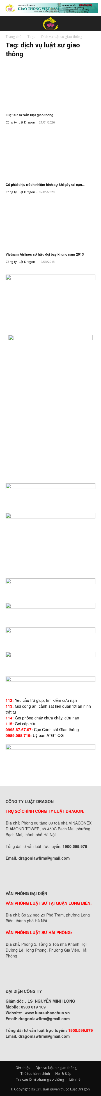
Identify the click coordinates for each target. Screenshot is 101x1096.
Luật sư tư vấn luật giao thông (29, 114)
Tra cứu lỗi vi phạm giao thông (40, 1079)
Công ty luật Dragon (20, 122)
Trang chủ (13, 36)
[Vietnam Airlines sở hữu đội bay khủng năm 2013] (50, 225)
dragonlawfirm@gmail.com (44, 858)
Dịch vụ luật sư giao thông (56, 1067)
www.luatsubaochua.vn (47, 1012)
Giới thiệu (22, 1067)
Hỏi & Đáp (63, 1073)
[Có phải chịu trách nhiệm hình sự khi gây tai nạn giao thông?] (50, 156)
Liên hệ (75, 1079)
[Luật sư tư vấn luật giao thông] (50, 86)
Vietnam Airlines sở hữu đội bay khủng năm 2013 (45, 254)
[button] (10, 23)
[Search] (93, 23)
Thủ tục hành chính (35, 1073)
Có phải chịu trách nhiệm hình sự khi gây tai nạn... (45, 184)
